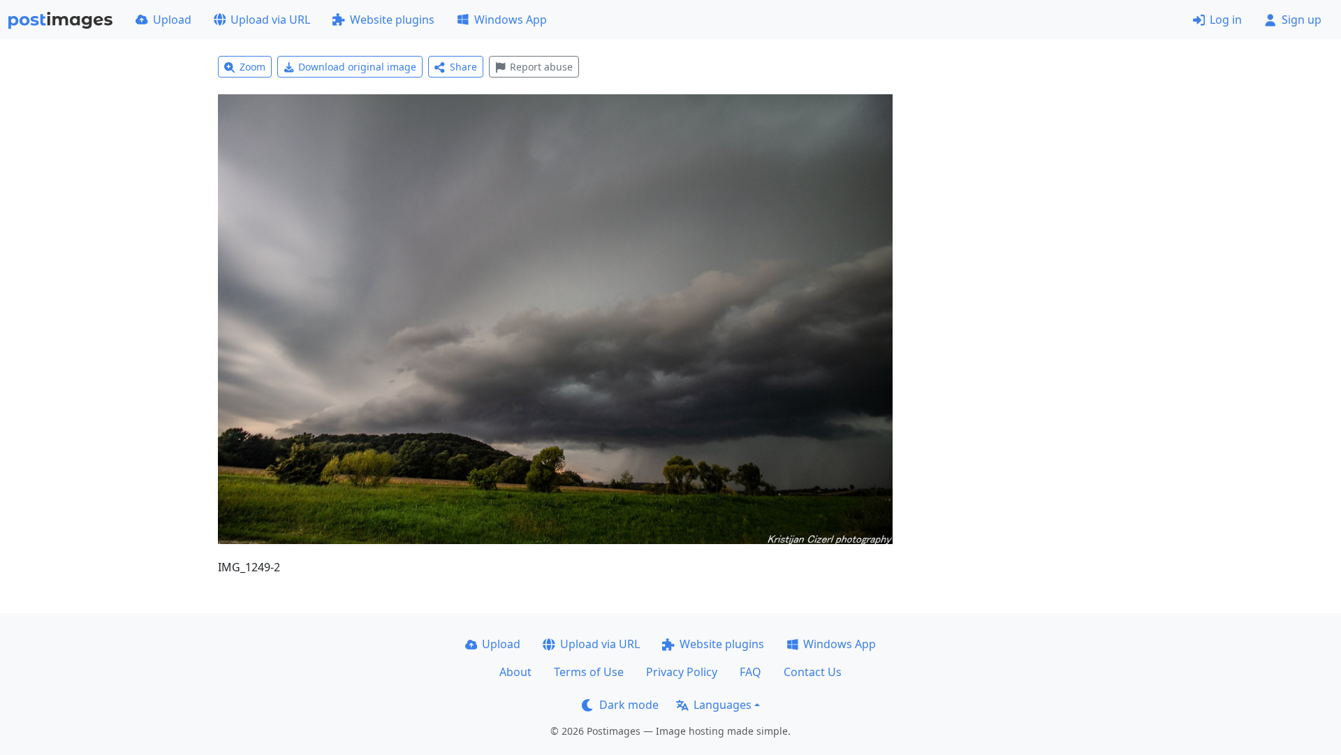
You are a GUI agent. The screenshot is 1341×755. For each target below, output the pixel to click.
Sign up (1301, 19)
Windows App (510, 19)
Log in (1226, 19)
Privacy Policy (681, 672)
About (515, 672)
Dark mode (629, 704)
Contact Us (813, 672)
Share (463, 66)
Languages (723, 704)
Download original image (357, 66)
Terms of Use (589, 672)
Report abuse (541, 66)
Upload (172, 19)
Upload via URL (270, 19)
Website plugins (392, 19)
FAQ (750, 672)
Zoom (252, 66)
